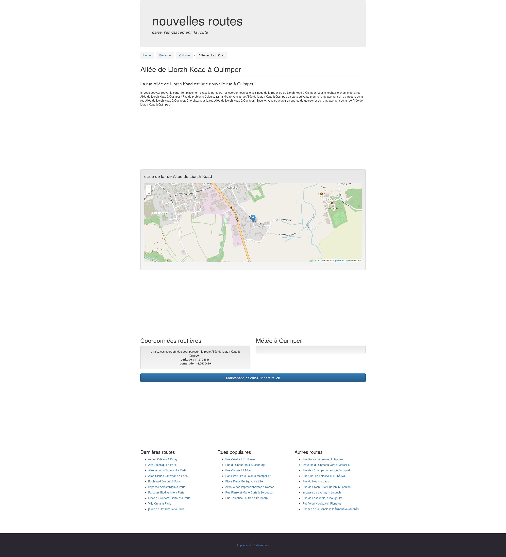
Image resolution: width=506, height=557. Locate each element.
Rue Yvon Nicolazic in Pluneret (321, 503)
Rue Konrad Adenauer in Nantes (322, 459)
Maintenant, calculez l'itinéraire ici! (253, 377)
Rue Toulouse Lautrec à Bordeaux (246, 498)
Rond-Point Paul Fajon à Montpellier (248, 476)
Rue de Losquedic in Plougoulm (322, 498)
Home (147, 55)
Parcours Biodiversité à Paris (166, 492)
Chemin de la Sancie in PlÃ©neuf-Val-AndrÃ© (330, 509)
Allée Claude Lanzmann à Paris (168, 476)
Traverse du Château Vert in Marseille (326, 465)
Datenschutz (261, 545)
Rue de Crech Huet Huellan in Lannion (326, 487)
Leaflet (316, 260)
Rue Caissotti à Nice (238, 470)
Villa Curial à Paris (159, 503)
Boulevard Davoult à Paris (164, 481)
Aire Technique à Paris (162, 465)
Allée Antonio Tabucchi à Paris (167, 470)
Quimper (184, 55)
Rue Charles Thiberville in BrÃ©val (324, 476)
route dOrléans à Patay (162, 459)
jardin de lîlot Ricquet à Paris (166, 509)
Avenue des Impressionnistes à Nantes (249, 487)
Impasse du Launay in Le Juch (321, 492)
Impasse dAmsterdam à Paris (166, 487)
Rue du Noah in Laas (315, 481)
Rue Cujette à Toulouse (240, 459)
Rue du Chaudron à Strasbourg (245, 465)
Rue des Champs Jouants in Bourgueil (326, 470)
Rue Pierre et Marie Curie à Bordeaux (249, 492)
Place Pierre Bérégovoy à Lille (244, 481)
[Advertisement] (253, 137)
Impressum (244, 545)
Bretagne (165, 55)
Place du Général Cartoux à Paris (169, 498)
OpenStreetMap (341, 260)
